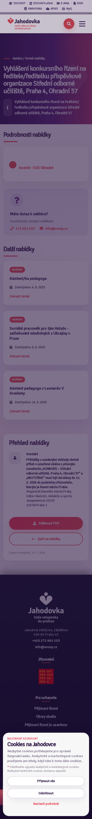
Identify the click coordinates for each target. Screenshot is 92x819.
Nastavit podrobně (46, 804)
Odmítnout (46, 793)
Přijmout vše (46, 781)
